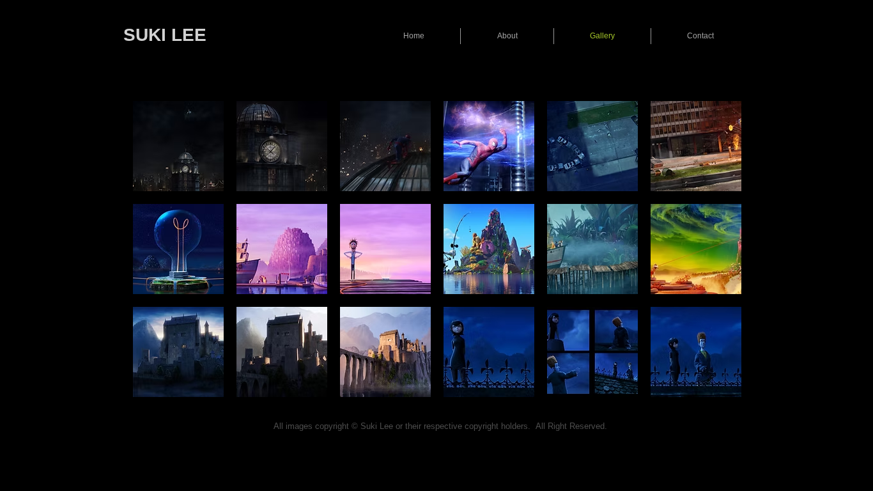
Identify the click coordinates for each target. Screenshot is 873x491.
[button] (178, 146)
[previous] (160, 260)
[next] (714, 260)
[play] (715, 387)
